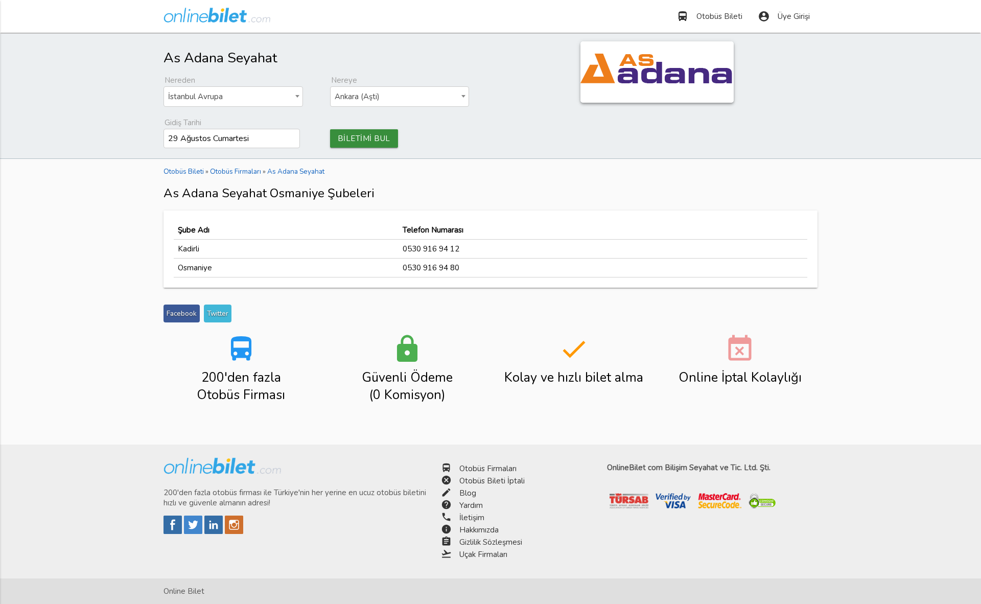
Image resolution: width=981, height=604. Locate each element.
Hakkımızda (479, 530)
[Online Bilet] (217, 18)
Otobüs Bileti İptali (492, 481)
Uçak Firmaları (483, 554)
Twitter (217, 313)
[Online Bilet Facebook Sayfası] (174, 531)
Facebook (182, 313)
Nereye (344, 80)
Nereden (180, 80)
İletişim (471, 518)
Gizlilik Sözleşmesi (490, 542)
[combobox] (233, 96)
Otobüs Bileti (709, 16)
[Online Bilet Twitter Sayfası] (194, 531)
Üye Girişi (784, 16)
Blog (467, 493)
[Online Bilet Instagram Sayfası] (234, 531)
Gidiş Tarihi (183, 123)
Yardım (471, 505)
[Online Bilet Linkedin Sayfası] (214, 531)
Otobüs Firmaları (488, 468)
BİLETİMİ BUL (364, 138)
